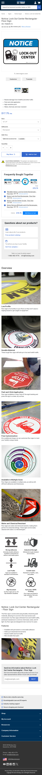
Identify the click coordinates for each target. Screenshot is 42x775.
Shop (3, 713)
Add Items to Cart (30, 213)
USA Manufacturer (14, 759)
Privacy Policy (8, 770)
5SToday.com (20, 772)
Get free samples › (11, 247)
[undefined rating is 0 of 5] (6, 26)
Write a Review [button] (26, 26)
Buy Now (10, 154)
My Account (6, 719)
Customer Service (8, 736)
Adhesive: (4, 127)
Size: (3, 119)
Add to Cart (33, 154)
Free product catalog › (13, 235)
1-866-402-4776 (13, 256)
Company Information (9, 730)
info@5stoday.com (27, 256)
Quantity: (4, 144)
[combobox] (21, 7)
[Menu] (3, 2)
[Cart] (39, 3)
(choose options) (23, 193)
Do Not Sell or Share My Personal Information (25, 770)
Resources (5, 725)
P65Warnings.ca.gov (11, 165)
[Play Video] (25, 90)
